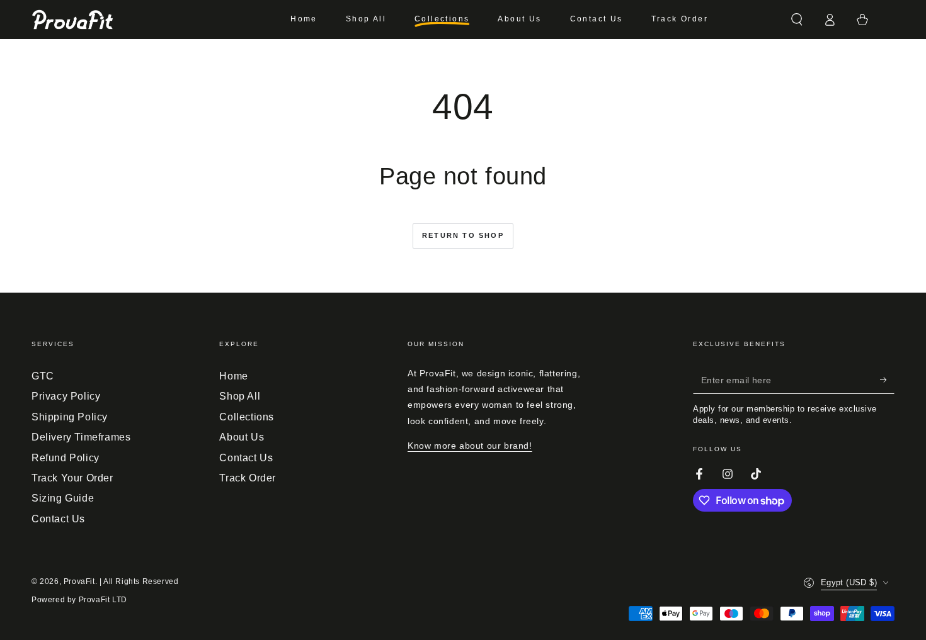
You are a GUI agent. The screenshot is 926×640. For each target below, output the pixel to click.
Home (233, 376)
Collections (246, 417)
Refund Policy (65, 457)
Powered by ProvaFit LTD (79, 599)
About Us (241, 437)
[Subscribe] (887, 379)
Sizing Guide (62, 498)
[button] (796, 19)
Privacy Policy (65, 396)
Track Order (247, 478)
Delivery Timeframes (80, 437)
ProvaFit (79, 581)
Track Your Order (72, 478)
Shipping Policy (69, 417)
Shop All (239, 396)
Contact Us (58, 519)
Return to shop (463, 235)
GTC (42, 376)
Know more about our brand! (470, 446)
